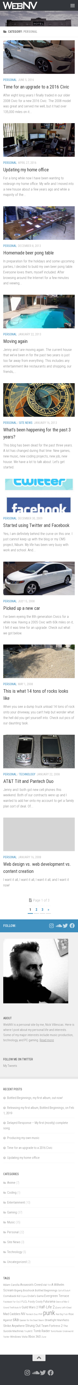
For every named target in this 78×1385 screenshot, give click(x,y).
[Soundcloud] (58, 925)
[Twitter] (65, 925)
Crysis (24, 1296)
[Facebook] (72, 925)
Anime (11, 1183)
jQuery (58, 1307)
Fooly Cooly (35, 1301)
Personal (10, 80)
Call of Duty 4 (64, 1290)
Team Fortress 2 (52, 1326)
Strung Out (33, 1325)
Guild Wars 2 (30, 1307)
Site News (25, 422)
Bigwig (18, 1290)
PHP (40, 1314)
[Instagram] (51, 925)
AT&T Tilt (47, 1285)
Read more (47, 1040)
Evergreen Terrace (56, 1296)
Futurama (49, 1301)
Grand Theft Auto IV (12, 1307)
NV (23, 1314)
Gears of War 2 (62, 1301)
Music (11, 1222)
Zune (43, 1336)
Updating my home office (26, 169)
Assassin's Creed (31, 1285)
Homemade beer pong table (28, 253)
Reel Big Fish (62, 1314)
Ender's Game (36, 1296)
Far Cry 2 (17, 1301)
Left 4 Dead (67, 1307)
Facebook (7, 1301)
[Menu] (72, 5)
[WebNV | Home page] (26, 5)
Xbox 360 (34, 1337)
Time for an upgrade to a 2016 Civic (36, 87)
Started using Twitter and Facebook (36, 525)
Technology (27, 774)
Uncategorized (17, 1262)
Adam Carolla (11, 1284)
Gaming (12, 1212)
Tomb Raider (41, 1331)
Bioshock (28, 1290)
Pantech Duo (32, 1314)
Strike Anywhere (14, 1326)
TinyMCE (28, 1331)
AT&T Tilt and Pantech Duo (28, 781)
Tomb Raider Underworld (62, 1331)
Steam (41, 1320)
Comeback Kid (11, 1296)
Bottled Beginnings (46, 1290)
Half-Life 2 (47, 1307)
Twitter (6, 1336)
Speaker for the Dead (29, 1320)
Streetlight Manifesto (57, 1320)
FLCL (24, 1301)
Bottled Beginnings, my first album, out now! (35, 1098)
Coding (11, 1192)
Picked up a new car (21, 608)
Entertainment (16, 1202)
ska (16, 1319)
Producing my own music (23, 1138)
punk (49, 1313)
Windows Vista (19, 1336)
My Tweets (10, 1066)
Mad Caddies (11, 1314)
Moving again (15, 341)
